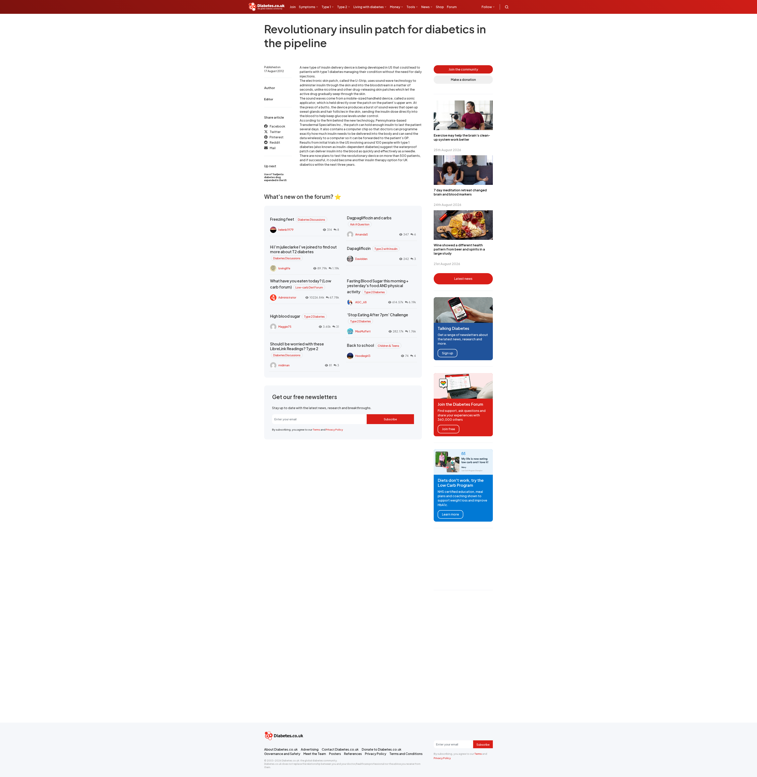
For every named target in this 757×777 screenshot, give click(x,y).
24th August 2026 (447, 205)
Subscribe (390, 419)
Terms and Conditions (405, 754)
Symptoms (307, 7)
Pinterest (276, 137)
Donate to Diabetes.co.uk (381, 749)
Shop (440, 7)
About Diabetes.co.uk (281, 749)
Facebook (277, 126)
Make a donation (463, 79)
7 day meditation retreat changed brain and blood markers (460, 192)
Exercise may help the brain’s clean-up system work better (462, 137)
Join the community (463, 69)
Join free (448, 429)
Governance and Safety (282, 754)
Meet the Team (314, 754)
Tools (410, 7)
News (425, 7)
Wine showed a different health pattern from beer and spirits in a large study (459, 249)
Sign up (447, 353)
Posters (335, 754)
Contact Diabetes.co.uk (340, 749)
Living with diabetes (368, 7)
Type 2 (342, 7)
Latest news (463, 278)
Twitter (275, 132)
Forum (452, 7)
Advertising (310, 749)
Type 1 (326, 7)
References (353, 754)
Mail (273, 148)
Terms (316, 429)
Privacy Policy (334, 429)
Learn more (450, 514)
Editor (268, 99)
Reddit (275, 142)
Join (293, 7)
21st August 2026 (447, 264)
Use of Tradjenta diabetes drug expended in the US (275, 177)
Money (395, 7)
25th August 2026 (447, 150)
